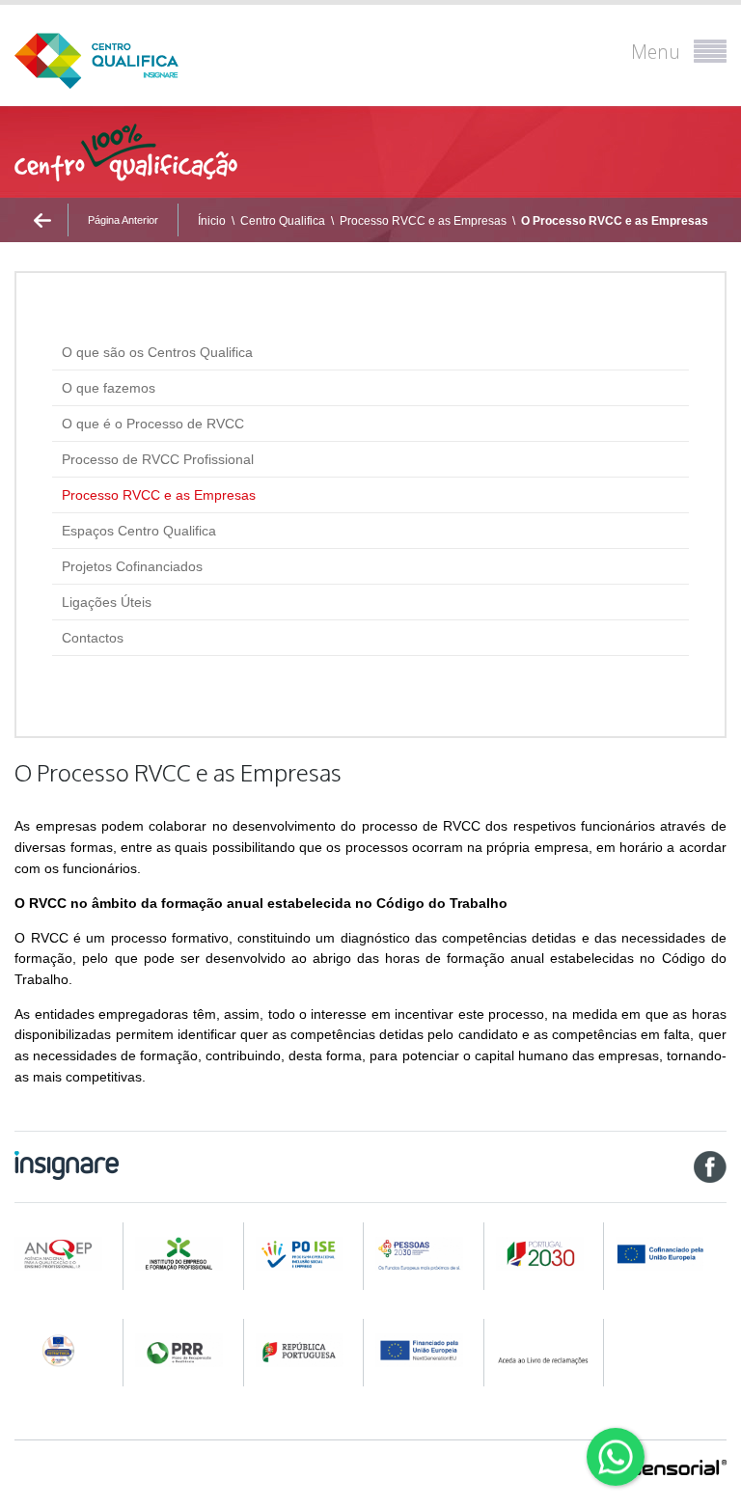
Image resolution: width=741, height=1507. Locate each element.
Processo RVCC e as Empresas (423, 221)
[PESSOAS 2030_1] (425, 1254)
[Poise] (306, 1254)
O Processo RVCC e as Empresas (614, 221)
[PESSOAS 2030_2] (546, 1254)
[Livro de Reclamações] (546, 1350)
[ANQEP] (64, 1254)
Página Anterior (123, 220)
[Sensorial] (678, 1469)
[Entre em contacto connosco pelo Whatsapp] (616, 1457)
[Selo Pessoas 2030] (64, 1350)
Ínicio (212, 221)
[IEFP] (185, 1254)
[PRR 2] (306, 1350)
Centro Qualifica (282, 221)
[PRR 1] (185, 1350)
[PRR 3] (425, 1350)
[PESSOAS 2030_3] (670, 1254)
